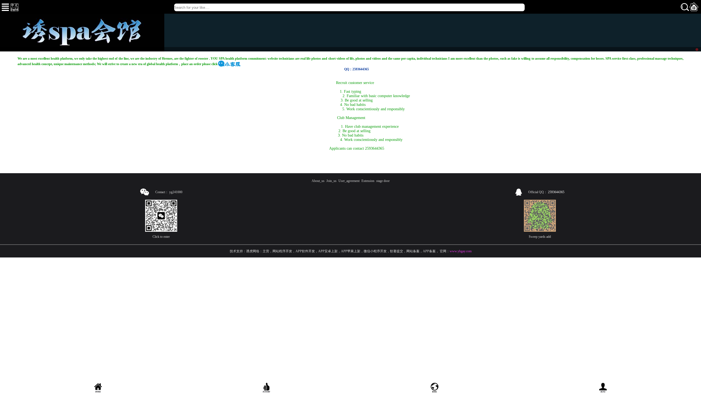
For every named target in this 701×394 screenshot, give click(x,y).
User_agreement (349, 181)
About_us (318, 181)
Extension (367, 181)
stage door (383, 181)
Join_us (331, 181)
